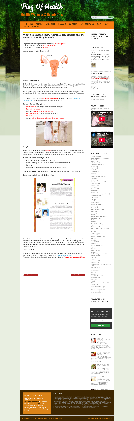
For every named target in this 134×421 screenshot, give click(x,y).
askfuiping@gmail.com (64, 255)
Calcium (93, 178)
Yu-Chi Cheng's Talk (96, 293)
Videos (106, 24)
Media (99, 24)
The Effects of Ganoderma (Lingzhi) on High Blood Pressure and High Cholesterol (103, 340)
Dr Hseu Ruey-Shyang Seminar (99, 194)
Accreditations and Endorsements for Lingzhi (100, 159)
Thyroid (93, 279)
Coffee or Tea (94, 183)
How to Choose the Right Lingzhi (100, 228)
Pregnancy (94, 261)
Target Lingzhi (94, 271)
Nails (92, 249)
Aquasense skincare (96, 164)
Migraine (93, 247)
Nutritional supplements (97, 254)
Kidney (93, 235)
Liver (92, 238)
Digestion (93, 192)
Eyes (92, 199)
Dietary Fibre (94, 190)
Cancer (93, 180)
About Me (35, 26)
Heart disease (94, 218)
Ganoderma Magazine (97, 204)
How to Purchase (36, 24)
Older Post (77, 275)
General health (95, 208)
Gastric (93, 206)
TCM (92, 272)
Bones (92, 173)
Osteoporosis (94, 255)
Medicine (93, 243)
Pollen (92, 259)
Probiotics (94, 262)
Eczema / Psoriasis (96, 195)
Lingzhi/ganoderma (96, 236)
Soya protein (94, 267)
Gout (92, 211)
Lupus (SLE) (94, 242)
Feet (92, 201)
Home (25, 24)
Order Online (50, 24)
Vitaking (93, 284)
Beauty (93, 168)
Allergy (93, 161)
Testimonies (72, 24)
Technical (93, 274)
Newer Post (30, 275)
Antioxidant (94, 163)
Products (62, 24)
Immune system (95, 233)
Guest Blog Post (95, 213)
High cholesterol (95, 225)
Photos (26, 26)
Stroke (93, 269)
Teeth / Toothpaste (96, 276)
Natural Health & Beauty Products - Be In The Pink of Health (45, 418)
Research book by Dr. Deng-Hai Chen (101, 264)
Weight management (97, 286)
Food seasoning (95, 202)
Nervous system (95, 250)
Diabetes (93, 189)
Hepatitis (93, 221)
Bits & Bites (94, 171)
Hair (92, 214)
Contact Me (89, 24)
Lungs (92, 240)
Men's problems (95, 245)
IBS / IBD (93, 231)
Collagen (93, 185)
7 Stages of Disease (96, 156)
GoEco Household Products (98, 209)
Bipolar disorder (95, 170)
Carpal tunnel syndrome (97, 182)
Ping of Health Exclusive (97, 99)
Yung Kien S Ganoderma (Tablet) (103, 377)
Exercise (93, 197)
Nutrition (93, 252)
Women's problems (96, 288)
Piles (92, 257)
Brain (92, 175)
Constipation (94, 187)
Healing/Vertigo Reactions (98, 216)
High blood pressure (96, 223)
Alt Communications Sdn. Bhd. (103, 418)
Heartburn (94, 220)
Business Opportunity (97, 176)
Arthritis (93, 166)
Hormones (94, 227)
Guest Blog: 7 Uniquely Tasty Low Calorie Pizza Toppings (103, 366)
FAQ (81, 24)
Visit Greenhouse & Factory (98, 283)
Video (92, 281)
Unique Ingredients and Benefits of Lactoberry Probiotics (103, 353)
